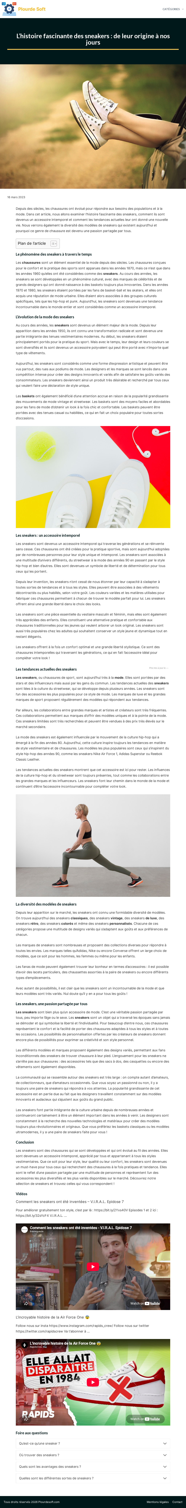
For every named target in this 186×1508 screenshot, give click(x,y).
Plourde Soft (32, 9)
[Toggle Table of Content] (52, 244)
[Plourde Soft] (9, 9)
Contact (177, 1502)
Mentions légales (158, 1502)
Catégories (171, 9)
